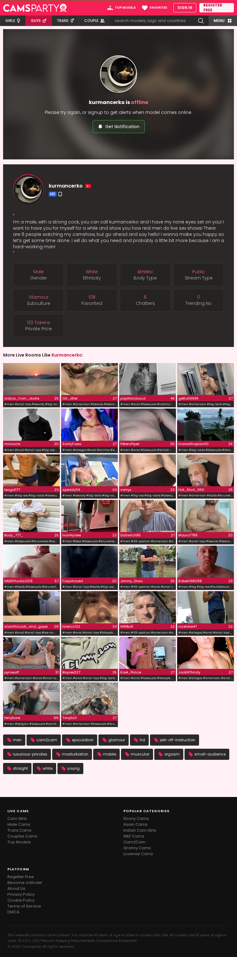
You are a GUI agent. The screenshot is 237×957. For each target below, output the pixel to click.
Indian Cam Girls (139, 830)
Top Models (19, 842)
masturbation (75, 754)
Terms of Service (24, 906)
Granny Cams (137, 848)
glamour (116, 740)
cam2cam (46, 740)
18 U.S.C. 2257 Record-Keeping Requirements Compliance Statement (77, 940)
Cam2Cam (134, 842)
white (47, 768)
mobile (109, 754)
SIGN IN (184, 7)
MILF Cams (133, 836)
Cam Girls (17, 818)
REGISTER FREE (212, 7)
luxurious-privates (30, 754)
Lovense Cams (138, 854)
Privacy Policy (21, 894)
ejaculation (83, 740)
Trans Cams (19, 830)
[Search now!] (201, 20)
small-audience (210, 754)
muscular (140, 754)
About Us (16, 888)
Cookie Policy (21, 900)
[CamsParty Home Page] (35, 8)
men (17, 740)
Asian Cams (135, 824)
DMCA (13, 912)
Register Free (20, 877)
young (73, 768)
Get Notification (122, 126)
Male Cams (18, 824)
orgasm (172, 754)
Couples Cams (22, 836)
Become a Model (24, 883)
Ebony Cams (136, 818)
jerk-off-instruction (177, 740)
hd (142, 740)
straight (20, 768)
